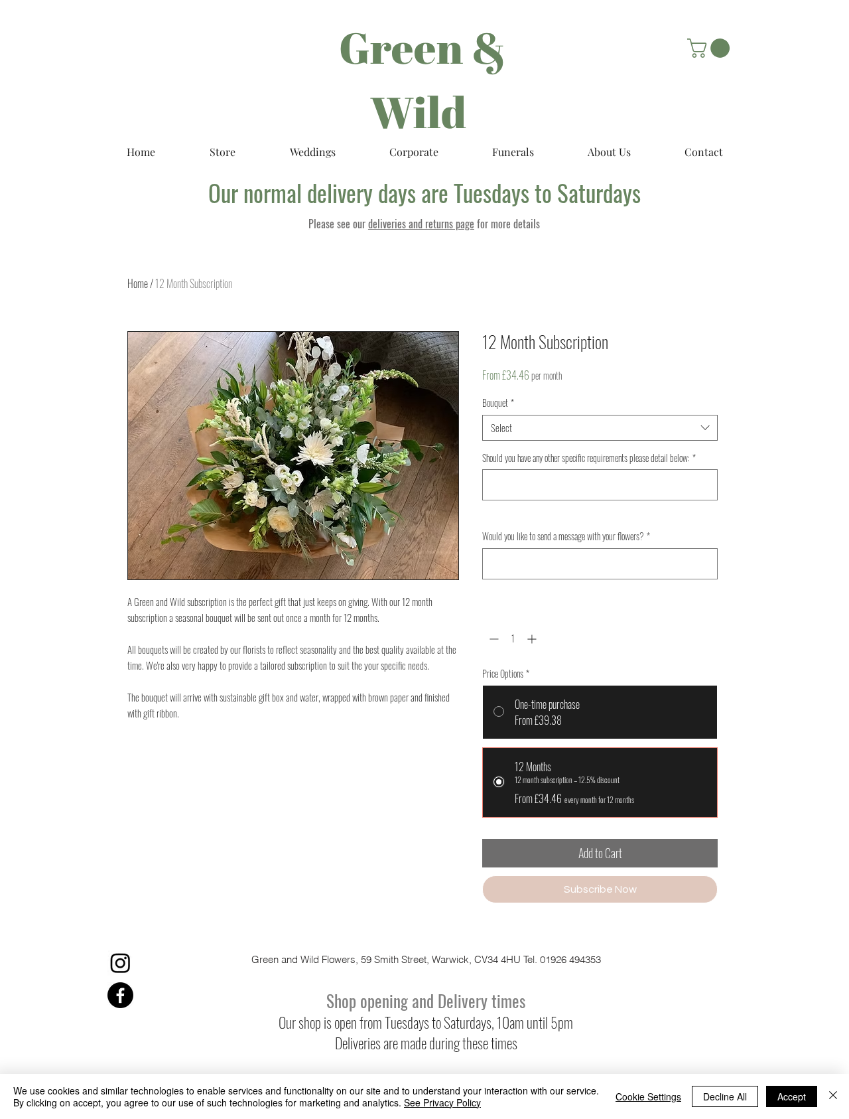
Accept (791, 1096)
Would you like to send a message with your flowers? (566, 536)
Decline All (725, 1096)
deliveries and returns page (421, 224)
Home (137, 283)
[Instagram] (120, 963)
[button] (710, 48)
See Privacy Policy (442, 1102)
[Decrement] (492, 638)
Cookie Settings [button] (648, 1096)
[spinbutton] (513, 638)
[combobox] (600, 428)
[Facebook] (120, 995)
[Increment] (533, 638)
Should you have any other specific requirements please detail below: (589, 458)
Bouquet (498, 403)
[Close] (833, 1096)
